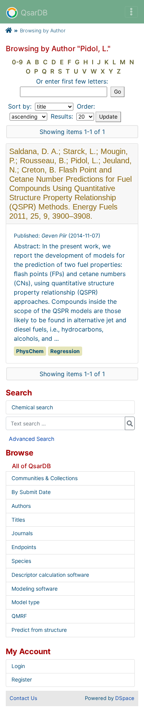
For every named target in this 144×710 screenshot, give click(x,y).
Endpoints (24, 547)
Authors (21, 506)
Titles (18, 520)
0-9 (17, 62)
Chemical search (32, 407)
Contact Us (23, 698)
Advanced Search (32, 438)
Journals (22, 533)
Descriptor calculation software (50, 575)
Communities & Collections (45, 478)
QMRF (19, 616)
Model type (26, 602)
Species (21, 561)
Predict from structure (39, 630)
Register (22, 680)
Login (18, 666)
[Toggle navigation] (131, 12)
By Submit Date (31, 492)
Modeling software (35, 589)
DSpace (124, 698)
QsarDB (34, 12)
